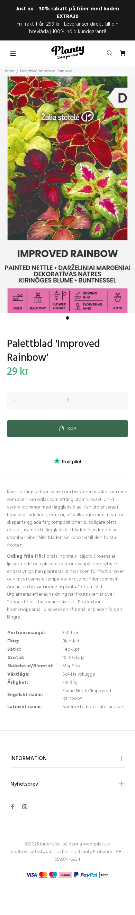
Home (8, 71)
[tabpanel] (67, 194)
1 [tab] (67, 318)
